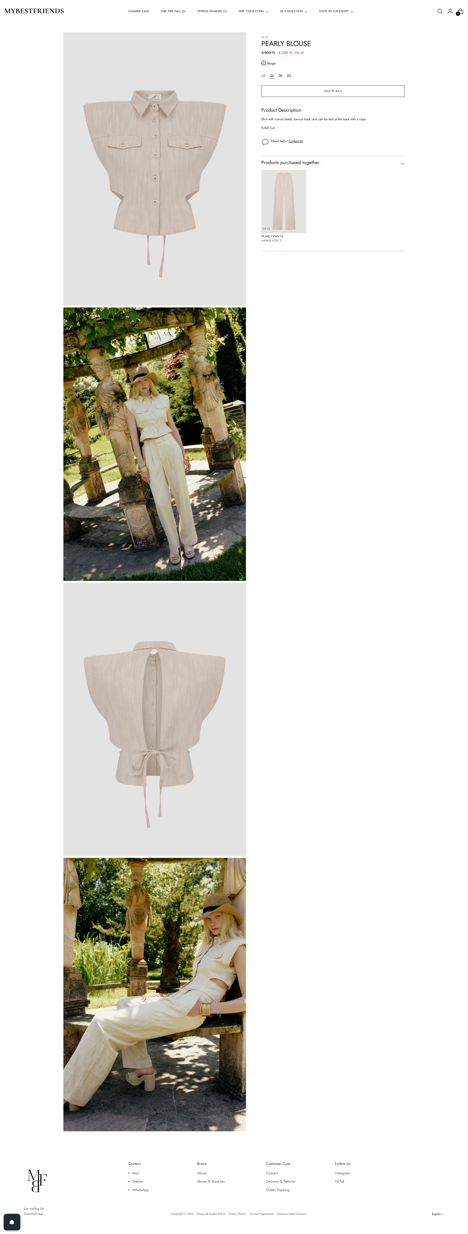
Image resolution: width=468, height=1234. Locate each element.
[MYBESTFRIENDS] (34, 11)
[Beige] (263, 63)
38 (280, 75)
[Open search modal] (440, 11)
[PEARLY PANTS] (283, 201)
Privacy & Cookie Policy (211, 1214)
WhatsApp (140, 1190)
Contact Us (296, 141)
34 (263, 75)
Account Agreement (262, 1214)
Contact (272, 1173)
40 (289, 75)
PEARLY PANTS (272, 236)
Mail (135, 1173)
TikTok (339, 1181)
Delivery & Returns (280, 1181)
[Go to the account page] (450, 11)
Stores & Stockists (211, 1181)
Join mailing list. (34, 1208)
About (202, 1173)
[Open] (12, 1222)
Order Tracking (278, 1190)
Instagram (342, 1173)
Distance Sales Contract (291, 1214)
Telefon (137, 1181)
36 (272, 75)
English (436, 1214)
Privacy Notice (237, 1214)
